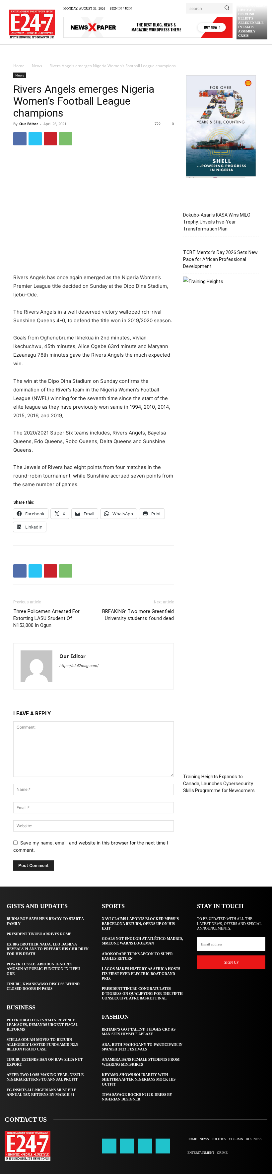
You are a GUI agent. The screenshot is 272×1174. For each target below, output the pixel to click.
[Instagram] (127, 1146)
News (37, 66)
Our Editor (28, 123)
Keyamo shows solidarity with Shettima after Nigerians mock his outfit (138, 1079)
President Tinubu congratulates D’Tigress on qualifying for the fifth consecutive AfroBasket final (142, 993)
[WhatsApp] (65, 138)
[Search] (227, 8)
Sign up (231, 962)
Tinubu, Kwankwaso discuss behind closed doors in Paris (43, 986)
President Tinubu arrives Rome (39, 934)
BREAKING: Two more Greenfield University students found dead (138, 614)
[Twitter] (35, 138)
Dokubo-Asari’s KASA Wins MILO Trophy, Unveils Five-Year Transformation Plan (216, 221)
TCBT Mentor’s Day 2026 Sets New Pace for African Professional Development (220, 259)
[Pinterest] (50, 138)
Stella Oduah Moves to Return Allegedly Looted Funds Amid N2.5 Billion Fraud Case (42, 1044)
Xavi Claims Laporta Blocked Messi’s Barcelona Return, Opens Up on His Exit (140, 923)
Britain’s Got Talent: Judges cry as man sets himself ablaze (138, 1031)
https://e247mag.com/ (79, 665)
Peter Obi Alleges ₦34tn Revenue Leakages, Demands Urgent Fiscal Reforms (42, 1025)
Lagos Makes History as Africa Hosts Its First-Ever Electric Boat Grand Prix (141, 973)
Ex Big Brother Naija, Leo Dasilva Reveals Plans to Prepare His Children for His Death (48, 949)
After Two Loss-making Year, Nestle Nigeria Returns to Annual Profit (45, 1077)
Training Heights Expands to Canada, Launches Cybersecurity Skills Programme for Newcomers (219, 783)
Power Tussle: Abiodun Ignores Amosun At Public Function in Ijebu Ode (43, 969)
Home (19, 66)
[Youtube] (163, 1146)
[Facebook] (20, 138)
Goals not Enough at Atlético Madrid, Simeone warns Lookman (142, 941)
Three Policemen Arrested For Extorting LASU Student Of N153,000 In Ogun (46, 618)
